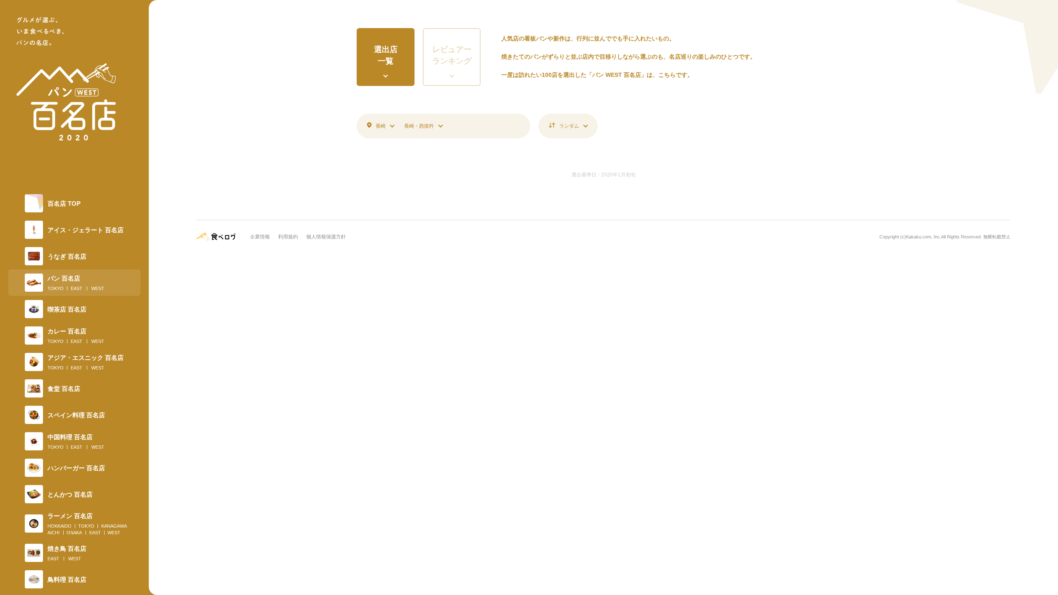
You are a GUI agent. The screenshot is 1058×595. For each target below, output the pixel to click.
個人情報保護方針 (326, 237)
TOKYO (56, 288)
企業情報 (260, 237)
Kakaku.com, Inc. (923, 236)
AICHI (54, 532)
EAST (76, 288)
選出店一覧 (386, 55)
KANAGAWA (114, 526)
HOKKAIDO (59, 526)
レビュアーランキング (452, 55)
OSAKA (74, 532)
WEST (97, 288)
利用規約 (288, 237)
